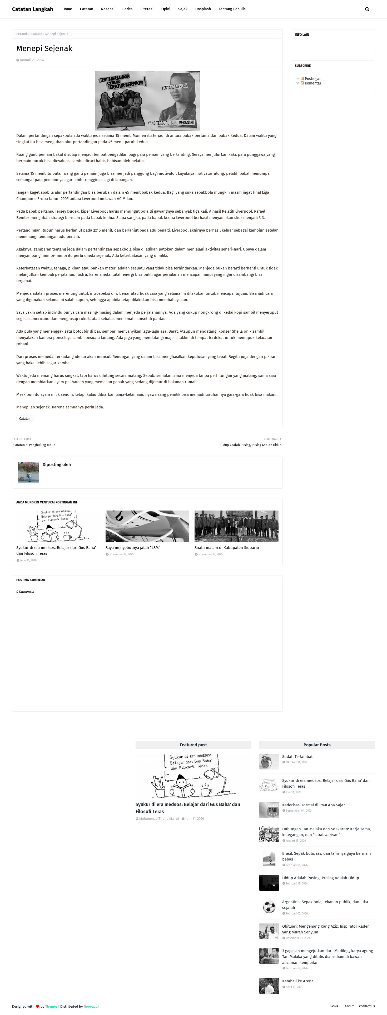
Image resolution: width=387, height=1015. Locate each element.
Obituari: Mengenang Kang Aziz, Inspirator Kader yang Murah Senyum (325, 929)
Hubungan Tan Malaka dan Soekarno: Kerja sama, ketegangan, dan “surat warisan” (326, 832)
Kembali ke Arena (298, 981)
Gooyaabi (91, 1006)
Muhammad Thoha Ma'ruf (96, 464)
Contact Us (367, 1006)
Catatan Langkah (32, 9)
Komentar (312, 83)
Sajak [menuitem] (182, 9)
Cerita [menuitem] (127, 9)
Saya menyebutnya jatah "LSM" (133, 547)
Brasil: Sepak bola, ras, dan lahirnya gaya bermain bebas (326, 856)
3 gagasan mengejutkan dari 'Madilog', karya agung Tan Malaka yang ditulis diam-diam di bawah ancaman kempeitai (327, 956)
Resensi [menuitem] (108, 9)
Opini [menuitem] (165, 9)
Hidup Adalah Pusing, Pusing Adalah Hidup (320, 878)
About (349, 1006)
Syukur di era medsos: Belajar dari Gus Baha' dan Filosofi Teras (56, 550)
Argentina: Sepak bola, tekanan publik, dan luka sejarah (325, 904)
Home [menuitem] (67, 9)
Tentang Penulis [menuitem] (232, 9)
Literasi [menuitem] (147, 9)
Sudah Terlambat (297, 756)
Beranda (22, 34)
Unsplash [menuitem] (203, 9)
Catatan (37, 34)
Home (334, 1006)
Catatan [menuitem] (86, 9)
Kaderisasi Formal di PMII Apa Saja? (313, 805)
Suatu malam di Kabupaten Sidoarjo (227, 547)
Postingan (312, 79)
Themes (51, 1006)
